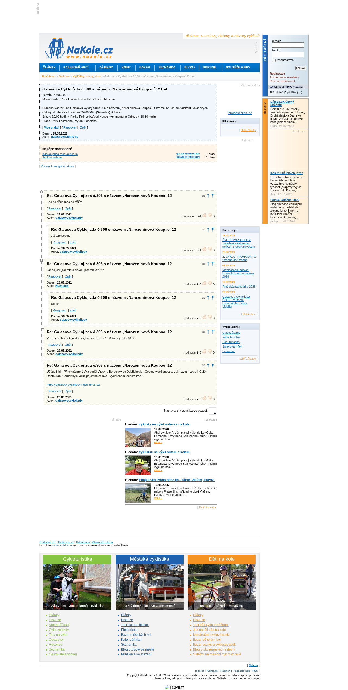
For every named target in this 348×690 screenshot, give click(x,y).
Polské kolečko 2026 (284, 200)
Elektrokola (129, 630)
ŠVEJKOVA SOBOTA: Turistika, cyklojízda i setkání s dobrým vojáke (238, 243)
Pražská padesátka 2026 (239, 286)
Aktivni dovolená (102, 541)
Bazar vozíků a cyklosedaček (214, 644)
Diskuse (209, 67)
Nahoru (253, 665)
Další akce (249, 313)
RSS (255, 670)
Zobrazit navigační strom (57, 166)
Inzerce (199, 670)
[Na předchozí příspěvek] (208, 195)
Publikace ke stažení (136, 654)
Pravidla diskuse (240, 113)
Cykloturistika (77, 559)
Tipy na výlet (58, 635)
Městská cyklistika (149, 559)
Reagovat (69, 127)
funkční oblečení (62, 544)
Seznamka (167, 67)
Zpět (83, 127)
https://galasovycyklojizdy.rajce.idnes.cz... (74, 384)
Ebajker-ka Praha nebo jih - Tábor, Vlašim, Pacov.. (177, 480)
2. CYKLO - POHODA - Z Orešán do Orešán (239, 258)
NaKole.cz (48, 76)
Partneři (225, 670)
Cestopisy (56, 640)
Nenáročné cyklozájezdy (211, 635)
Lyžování (228, 351)
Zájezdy (106, 67)
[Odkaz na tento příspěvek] (203, 196)
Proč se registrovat (282, 81)
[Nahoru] (213, 195)
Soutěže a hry (238, 67)
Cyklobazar (83, 541)
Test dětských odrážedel (211, 625)
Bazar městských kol (136, 635)
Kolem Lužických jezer (286, 173)
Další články (248, 130)
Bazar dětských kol (207, 640)
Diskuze (55, 620)
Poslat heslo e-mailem (284, 77)
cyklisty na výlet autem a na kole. (164, 424)
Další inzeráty (207, 507)
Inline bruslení (231, 337)
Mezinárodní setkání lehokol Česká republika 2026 (238, 273)
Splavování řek (232, 346)
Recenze (55, 644)
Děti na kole (222, 559)
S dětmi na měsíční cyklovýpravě (217, 654)
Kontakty (212, 670)
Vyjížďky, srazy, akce (87, 76)
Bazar (144, 67)
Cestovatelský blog (63, 654)
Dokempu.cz (66, 541)
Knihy (126, 67)
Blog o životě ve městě (137, 649)
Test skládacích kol (135, 625)
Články (49, 67)
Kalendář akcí (75, 67)
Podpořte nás (241, 670)
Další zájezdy (247, 358)
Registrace (277, 73)
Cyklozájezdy (231, 332)
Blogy (189, 67)
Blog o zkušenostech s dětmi (214, 649)
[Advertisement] (128, 179)
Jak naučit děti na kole (209, 630)
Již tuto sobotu (52, 157)
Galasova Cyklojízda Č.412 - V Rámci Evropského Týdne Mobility (236, 301)
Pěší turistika (231, 342)
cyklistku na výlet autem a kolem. (165, 452)
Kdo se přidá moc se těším (60, 154)
